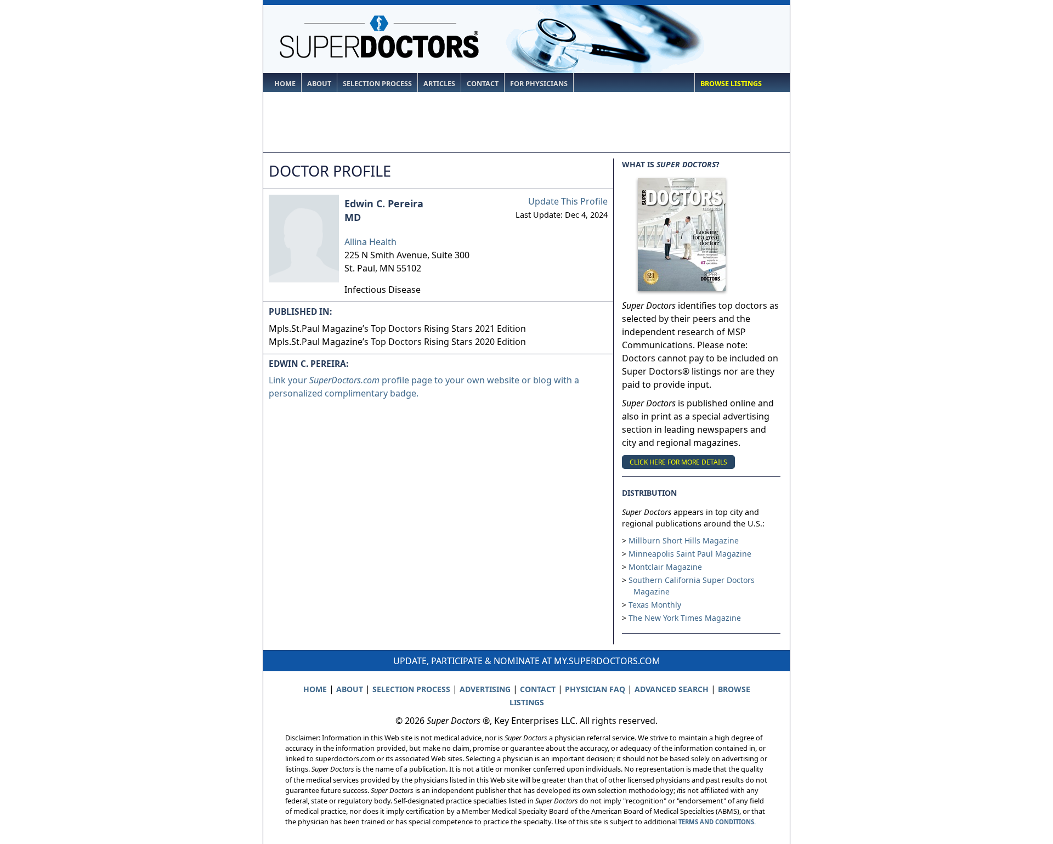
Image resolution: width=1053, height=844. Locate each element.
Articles (439, 83)
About (319, 83)
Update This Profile (568, 201)
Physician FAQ (595, 689)
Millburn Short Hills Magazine (684, 540)
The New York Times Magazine (685, 618)
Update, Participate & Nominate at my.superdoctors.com (526, 661)
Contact (483, 83)
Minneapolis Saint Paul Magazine (690, 553)
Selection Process (377, 83)
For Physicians (539, 83)
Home (285, 83)
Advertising (485, 689)
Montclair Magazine (665, 567)
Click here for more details (678, 462)
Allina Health (370, 242)
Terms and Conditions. (717, 822)
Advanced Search (672, 689)
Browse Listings (731, 83)
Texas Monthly (655, 604)
